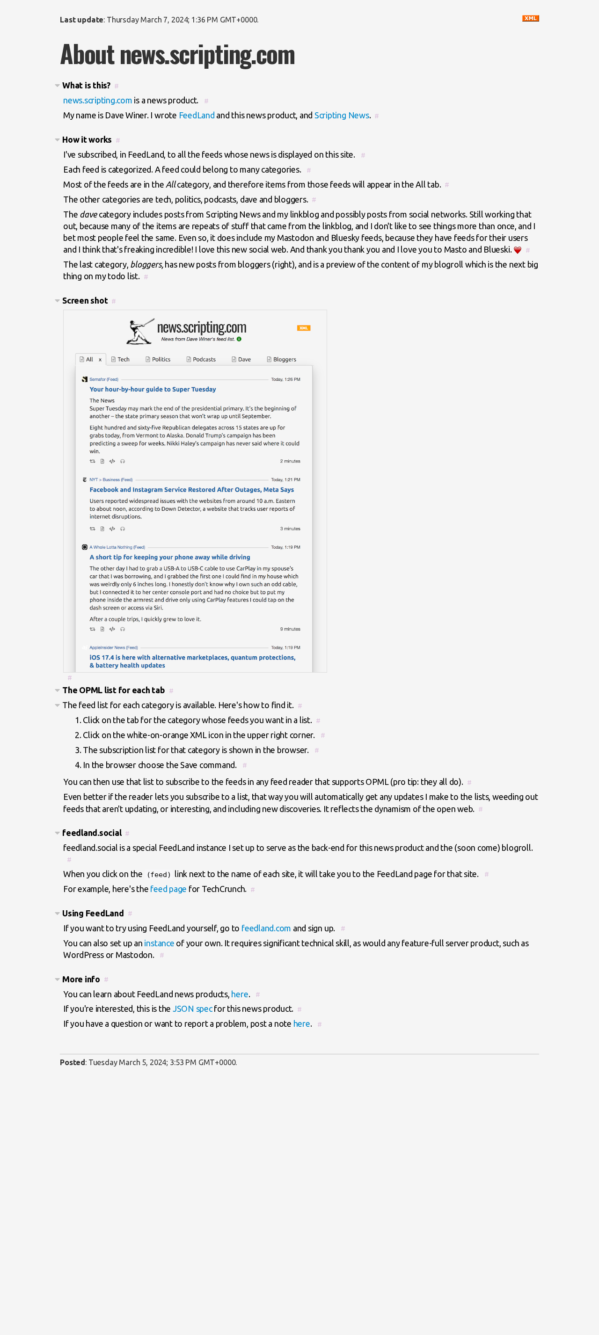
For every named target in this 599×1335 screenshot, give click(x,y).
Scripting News (341, 115)
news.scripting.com (97, 100)
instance (159, 943)
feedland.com (266, 928)
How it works (87, 139)
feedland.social (91, 832)
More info (81, 979)
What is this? (86, 85)
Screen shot (85, 300)
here (239, 994)
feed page (168, 888)
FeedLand (197, 115)
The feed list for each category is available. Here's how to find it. (178, 705)
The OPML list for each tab (113, 690)
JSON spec (192, 1008)
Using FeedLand (93, 913)
